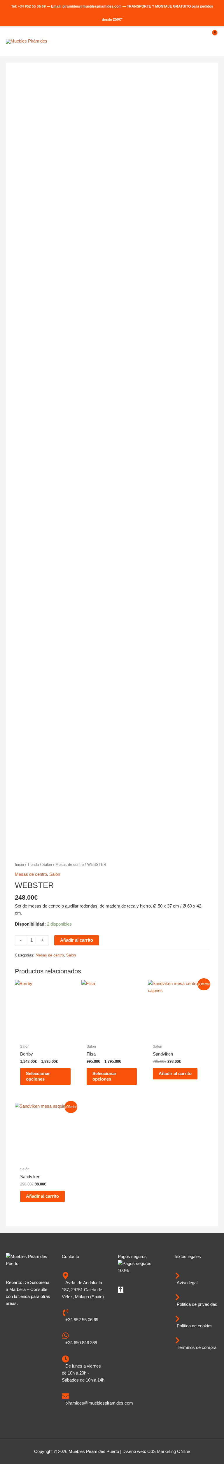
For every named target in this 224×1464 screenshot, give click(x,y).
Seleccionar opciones (38, 1076)
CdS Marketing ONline (168, 1451)
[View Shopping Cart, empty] (212, 41)
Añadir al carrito (76, 940)
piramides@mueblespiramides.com (92, 6)
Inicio (19, 864)
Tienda (33, 864)
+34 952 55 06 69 (32, 6)
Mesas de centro (69, 864)
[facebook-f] (120, 1290)
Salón (47, 864)
